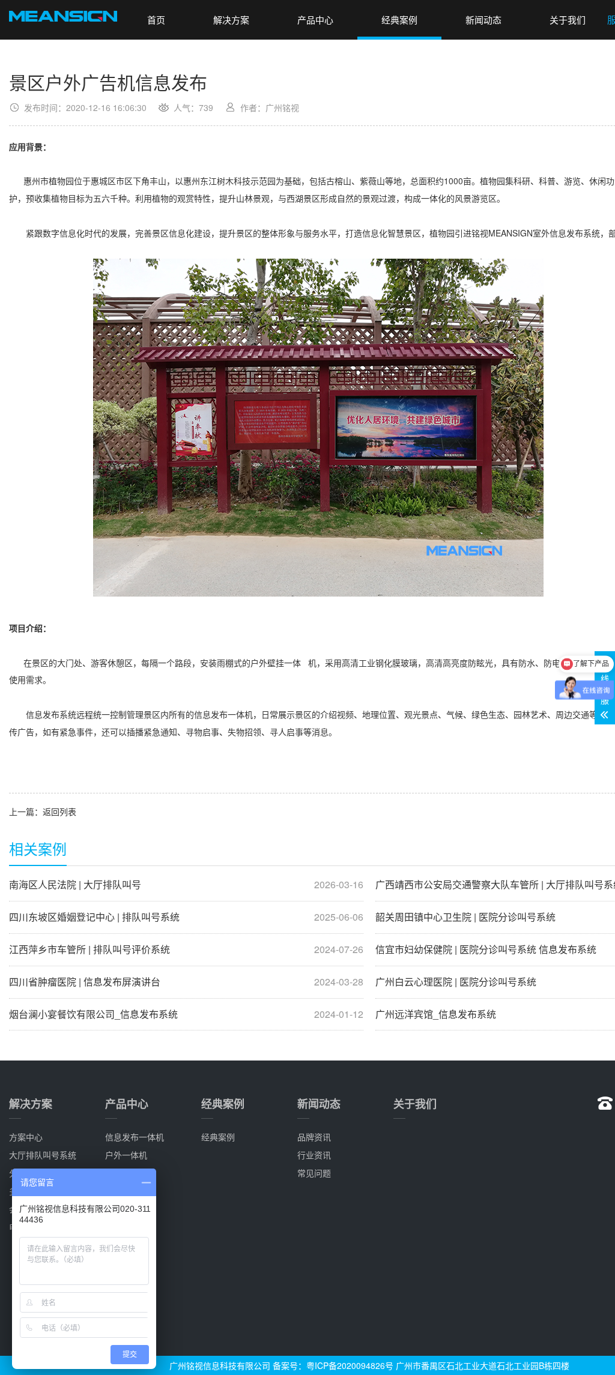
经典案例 (399, 19)
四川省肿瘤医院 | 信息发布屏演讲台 (186, 981)
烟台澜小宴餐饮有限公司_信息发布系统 (186, 1014)
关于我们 (568, 19)
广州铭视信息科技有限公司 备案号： (237, 1365)
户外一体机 (126, 1155)
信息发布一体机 (134, 1137)
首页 (156, 19)
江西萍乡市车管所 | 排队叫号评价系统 (186, 949)
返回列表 (59, 811)
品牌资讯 (314, 1137)
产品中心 (315, 19)
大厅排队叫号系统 (42, 1155)
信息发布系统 (51, 714)
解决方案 (231, 19)
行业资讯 (314, 1155)
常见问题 (314, 1173)
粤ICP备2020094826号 (349, 1365)
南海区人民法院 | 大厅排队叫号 (186, 884)
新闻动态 (483, 19)
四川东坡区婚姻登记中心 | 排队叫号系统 (186, 917)
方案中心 (26, 1137)
